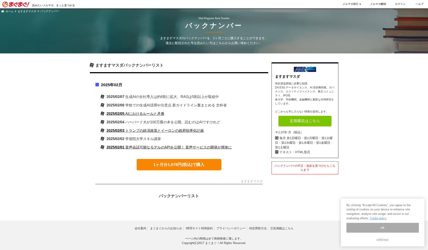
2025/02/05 (135, 114)
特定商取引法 (258, 228)
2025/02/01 (169, 147)
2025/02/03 (155, 130)
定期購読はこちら (305, 121)
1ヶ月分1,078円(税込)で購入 (178, 164)
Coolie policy (378, 218)
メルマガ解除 (378, 4)
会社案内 (140, 228)
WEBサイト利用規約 (199, 228)
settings (383, 239)
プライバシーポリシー (230, 228)
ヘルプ (420, 4)
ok (382, 227)
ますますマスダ (27, 11)
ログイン (400, 4)
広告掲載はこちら (282, 228)
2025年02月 (111, 85)
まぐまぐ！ (212, 243)
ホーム (10, 11)
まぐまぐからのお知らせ (166, 228)
